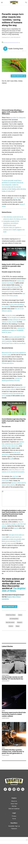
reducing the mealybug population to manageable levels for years (13, 330)
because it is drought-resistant (11, 291)
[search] (26, 2)
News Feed (14, 803)
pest (11, 458)
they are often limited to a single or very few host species (14, 524)
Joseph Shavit (5, 718)
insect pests (5, 480)
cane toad (15, 476)
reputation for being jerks (18, 117)
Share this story (17, 76)
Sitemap (14, 806)
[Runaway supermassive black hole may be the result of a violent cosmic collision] (14, 697)
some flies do (17, 198)
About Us (14, 801)
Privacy (14, 816)
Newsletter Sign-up (14, 826)
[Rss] (22, 789)
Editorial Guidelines (14, 808)
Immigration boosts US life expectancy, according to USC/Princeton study (11, 223)
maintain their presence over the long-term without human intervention (13, 444)
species (16, 528)
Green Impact (5, 675)
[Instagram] (9, 789)
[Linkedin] (14, 789)
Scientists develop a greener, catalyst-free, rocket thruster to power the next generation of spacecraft (13, 751)
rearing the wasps (10, 315)
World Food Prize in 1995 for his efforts (13, 343)
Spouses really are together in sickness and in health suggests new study (14, 229)
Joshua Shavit (5, 680)
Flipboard (14, 828)
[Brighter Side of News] (14, 2)
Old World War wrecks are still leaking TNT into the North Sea (12, 678)
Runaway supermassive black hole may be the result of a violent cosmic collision (14, 714)
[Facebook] (5, 789)
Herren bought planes (13, 317)
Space (3, 710)
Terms (14, 818)
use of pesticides (7, 341)
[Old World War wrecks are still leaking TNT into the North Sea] (14, 661)
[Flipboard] (18, 789)
